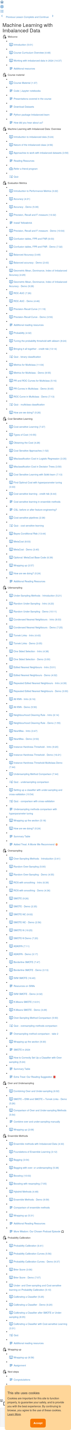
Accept (38, 1423)
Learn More (14, 1414)
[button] (2, 3)
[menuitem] (2, 7)
